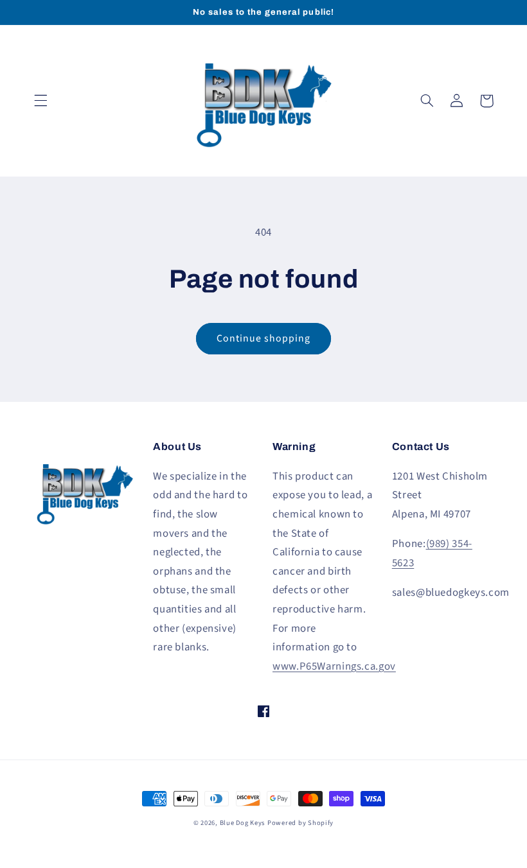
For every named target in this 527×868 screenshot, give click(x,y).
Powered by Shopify (300, 823)
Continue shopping (264, 338)
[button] (40, 101)
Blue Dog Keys (242, 823)
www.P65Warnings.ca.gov (334, 666)
